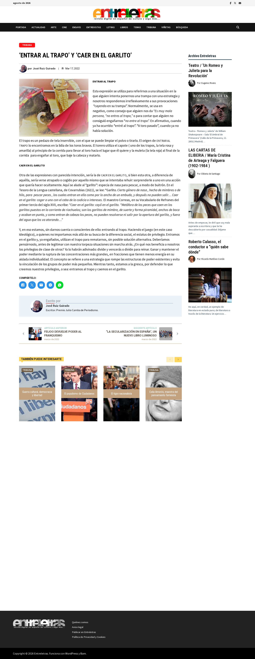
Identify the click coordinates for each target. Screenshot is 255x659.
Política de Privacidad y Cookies (88, 637)
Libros (124, 27)
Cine (64, 27)
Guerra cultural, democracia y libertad (37, 393)
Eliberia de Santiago (210, 173)
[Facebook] (231, 3)
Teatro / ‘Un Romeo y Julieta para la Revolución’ (205, 70)
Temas (137, 27)
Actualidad (38, 27)
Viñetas (166, 27)
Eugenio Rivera (208, 83)
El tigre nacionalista (121, 393)
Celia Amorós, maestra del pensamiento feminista (163, 393)
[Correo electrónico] (240, 3)
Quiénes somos (80, 622)
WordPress (71, 653)
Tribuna (151, 27)
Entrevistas (93, 27)
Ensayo (76, 27)
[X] (235, 3)
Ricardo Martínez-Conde (212, 258)
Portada (21, 27)
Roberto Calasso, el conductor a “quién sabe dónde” (208, 247)
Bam (83, 653)
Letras (111, 27)
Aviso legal (77, 627)
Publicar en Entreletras (84, 632)
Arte (53, 27)
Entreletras (41, 653)
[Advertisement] (210, 385)
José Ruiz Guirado (44, 68)
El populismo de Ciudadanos (79, 393)
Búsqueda (182, 27)
